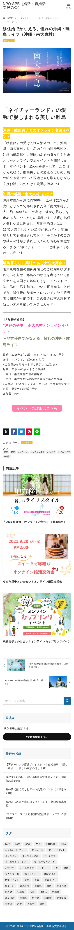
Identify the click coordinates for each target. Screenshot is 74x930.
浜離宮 (43, 891)
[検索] (67, 701)
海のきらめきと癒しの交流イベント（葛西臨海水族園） (36, 803)
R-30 (63, 844)
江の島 (20, 891)
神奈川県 (9, 897)
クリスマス (50, 856)
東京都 (37, 885)
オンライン (12, 21)
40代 (13, 451)
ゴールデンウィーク (44, 862)
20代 (7, 844)
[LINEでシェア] (37, 431)
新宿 (26, 879)
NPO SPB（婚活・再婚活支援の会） (24, 5)
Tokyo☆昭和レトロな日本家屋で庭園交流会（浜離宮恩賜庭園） (36, 778)
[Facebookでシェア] (14, 431)
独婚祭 (55, 891)
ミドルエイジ (64, 451)
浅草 (32, 891)
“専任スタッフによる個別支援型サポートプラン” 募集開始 (36, 816)
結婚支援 (61, 897)
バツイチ (51, 451)
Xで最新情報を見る (37, 736)
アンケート (37, 850)
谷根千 (30, 903)
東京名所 (24, 885)
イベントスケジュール (29, 17)
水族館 (8, 891)
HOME (9, 17)
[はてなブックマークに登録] (21, 431)
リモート (43, 868)
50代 (38, 844)
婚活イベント (52, 17)
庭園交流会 (50, 874)
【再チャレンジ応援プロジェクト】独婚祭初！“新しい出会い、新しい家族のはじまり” (37, 766)
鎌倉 (42, 903)
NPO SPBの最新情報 (15, 728)
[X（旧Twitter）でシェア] (6, 431)
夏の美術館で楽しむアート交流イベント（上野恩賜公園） (36, 791)
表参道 (8, 903)
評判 (19, 903)
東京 (36, 879)
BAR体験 (51, 844)
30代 (6, 451)
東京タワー (50, 879)
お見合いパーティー (15, 850)
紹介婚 (48, 897)
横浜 (49, 885)
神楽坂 (23, 897)
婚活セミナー (31, 874)
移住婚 (35, 897)
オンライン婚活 (37, 451)
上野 (56, 868)
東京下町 (9, 885)
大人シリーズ (12, 874)
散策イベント (12, 879)
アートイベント (56, 850)
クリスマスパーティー (16, 862)
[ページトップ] (66, 922)
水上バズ (61, 885)
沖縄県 (7, 456)
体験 (66, 868)
